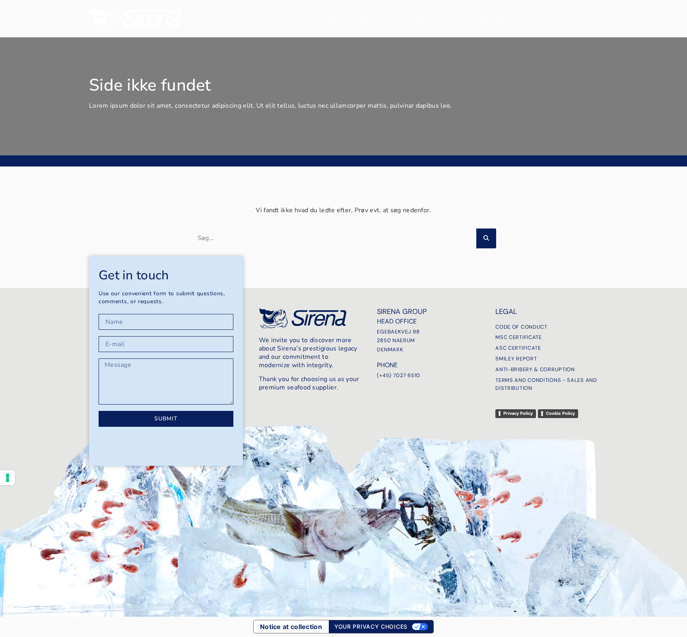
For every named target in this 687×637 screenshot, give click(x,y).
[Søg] (486, 238)
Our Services (421, 18)
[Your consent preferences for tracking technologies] (7, 477)
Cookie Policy (560, 413)
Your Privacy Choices (371, 626)
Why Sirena (375, 18)
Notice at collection (291, 627)
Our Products (328, 18)
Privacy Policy (518, 413)
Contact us (570, 18)
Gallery (532, 18)
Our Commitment (485, 18)
